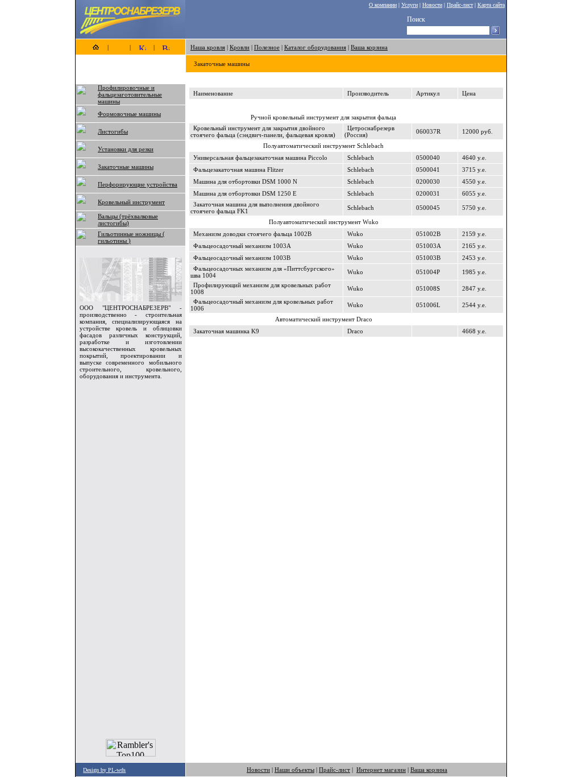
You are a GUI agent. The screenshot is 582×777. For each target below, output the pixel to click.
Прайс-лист (460, 5)
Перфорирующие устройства (137, 184)
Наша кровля (207, 47)
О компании (383, 5)
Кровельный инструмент (131, 202)
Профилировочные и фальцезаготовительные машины (130, 94)
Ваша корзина (369, 47)
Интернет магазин (381, 769)
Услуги (409, 5)
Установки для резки (125, 149)
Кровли (240, 47)
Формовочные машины (129, 113)
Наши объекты (294, 769)
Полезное (267, 47)
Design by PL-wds (104, 770)
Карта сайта (491, 5)
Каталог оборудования (315, 47)
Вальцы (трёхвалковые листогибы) (128, 219)
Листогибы (113, 131)
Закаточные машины (125, 166)
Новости (432, 5)
